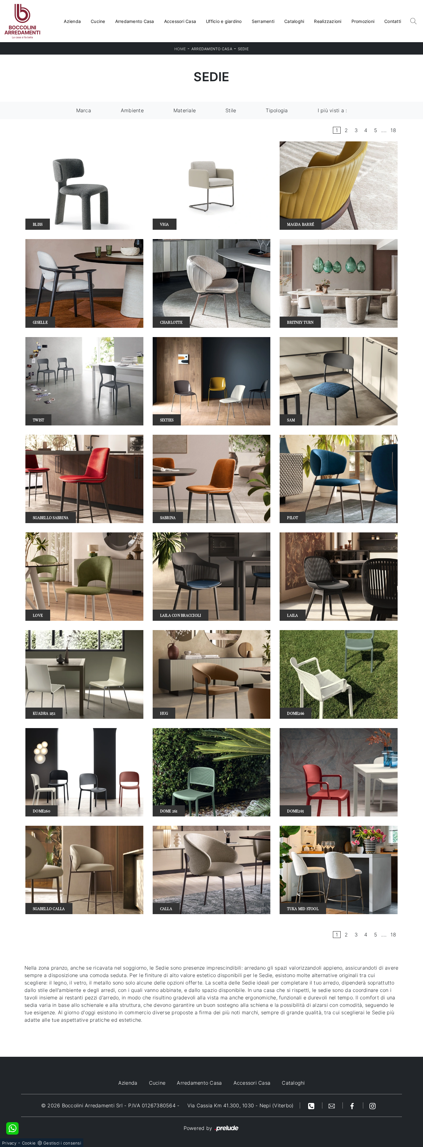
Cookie (29, 1142)
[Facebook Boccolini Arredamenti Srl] (353, 1105)
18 (393, 130)
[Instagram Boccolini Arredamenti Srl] (372, 1105)
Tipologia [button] (277, 110)
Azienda (72, 21)
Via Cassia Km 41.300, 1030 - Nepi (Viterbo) (240, 1105)
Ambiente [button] (132, 110)
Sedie (243, 49)
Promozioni (363, 21)
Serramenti (263, 21)
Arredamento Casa (134, 21)
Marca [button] (83, 110)
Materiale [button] (184, 110)
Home (180, 49)
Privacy (9, 1142)
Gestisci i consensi (62, 1142)
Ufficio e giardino (224, 21)
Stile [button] (230, 110)
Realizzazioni (327, 21)
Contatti (392, 21)
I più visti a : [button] (332, 110)
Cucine (98, 21)
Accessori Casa (180, 21)
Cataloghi (294, 21)
